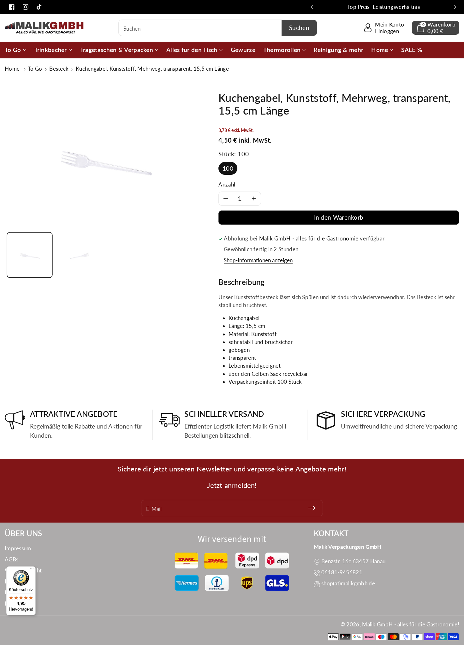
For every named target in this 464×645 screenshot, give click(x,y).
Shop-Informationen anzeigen (258, 260)
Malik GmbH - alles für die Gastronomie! (410, 624)
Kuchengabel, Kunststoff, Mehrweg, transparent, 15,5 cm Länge (152, 68)
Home (13, 68)
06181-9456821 (341, 572)
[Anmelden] (312, 508)
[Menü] (32, 570)
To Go (35, 68)
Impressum (18, 548)
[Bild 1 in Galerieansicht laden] (29, 255)
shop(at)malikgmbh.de (348, 583)
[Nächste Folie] (455, 7)
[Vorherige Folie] (312, 7)
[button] (435, 28)
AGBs (11, 559)
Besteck (58, 68)
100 (228, 168)
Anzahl (226, 184)
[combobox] (218, 28)
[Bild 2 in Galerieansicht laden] (79, 255)
